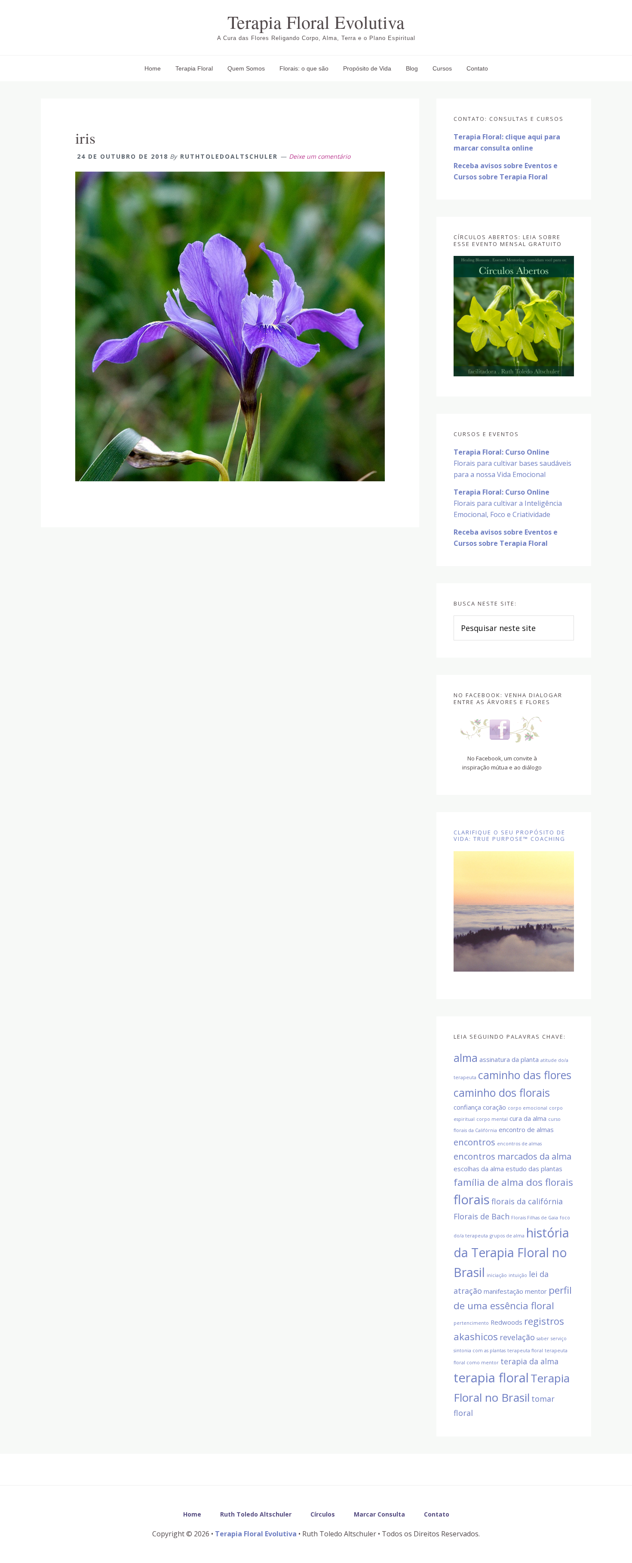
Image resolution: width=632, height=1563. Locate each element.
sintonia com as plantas (480, 1351)
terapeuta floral (525, 1351)
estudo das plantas (534, 1168)
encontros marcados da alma (512, 1156)
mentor (536, 1291)
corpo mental (492, 1119)
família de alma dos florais (513, 1181)
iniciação (497, 1275)
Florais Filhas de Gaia (534, 1218)
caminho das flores (524, 1075)
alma (466, 1057)
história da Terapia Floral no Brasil (511, 1252)
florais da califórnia (527, 1201)
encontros (474, 1142)
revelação (517, 1337)
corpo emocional (527, 1108)
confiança (467, 1107)
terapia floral (491, 1377)
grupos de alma (507, 1236)
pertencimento (471, 1323)
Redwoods (506, 1322)
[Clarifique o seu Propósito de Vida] (514, 911)
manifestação (503, 1291)
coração (494, 1107)
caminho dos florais (502, 1092)
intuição (518, 1275)
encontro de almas (526, 1129)
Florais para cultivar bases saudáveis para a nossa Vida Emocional (512, 463)
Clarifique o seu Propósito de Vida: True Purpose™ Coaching (509, 835)
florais (472, 1199)
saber (543, 1338)
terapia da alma (529, 1361)
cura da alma (527, 1118)
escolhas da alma (479, 1168)
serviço (559, 1338)
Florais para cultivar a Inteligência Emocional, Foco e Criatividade (508, 503)
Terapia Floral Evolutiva (316, 22)
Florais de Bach (481, 1216)
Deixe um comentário (319, 156)
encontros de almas (519, 1144)
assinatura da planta (509, 1059)
